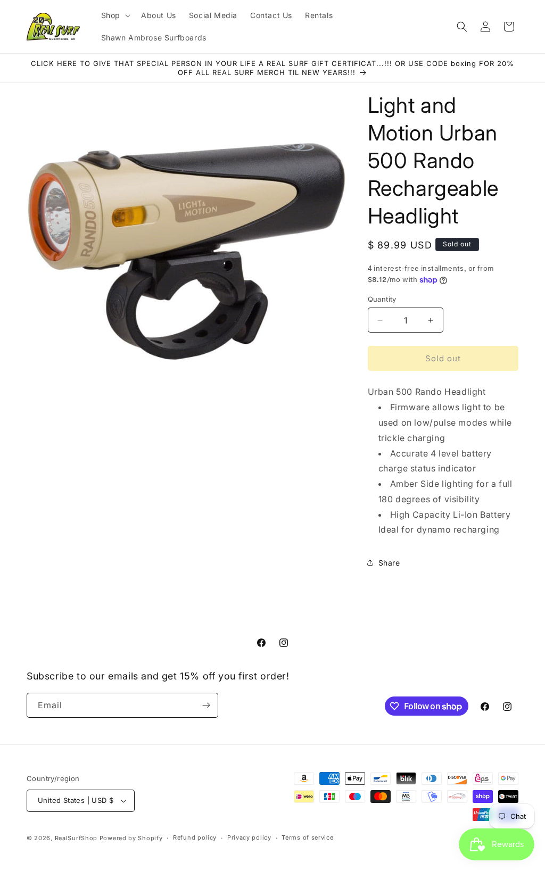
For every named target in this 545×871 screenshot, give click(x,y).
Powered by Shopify (131, 838)
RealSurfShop (76, 838)
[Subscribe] (206, 705)
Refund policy (195, 837)
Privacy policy (249, 837)
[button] (115, 15)
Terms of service (307, 837)
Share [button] (389, 562)
